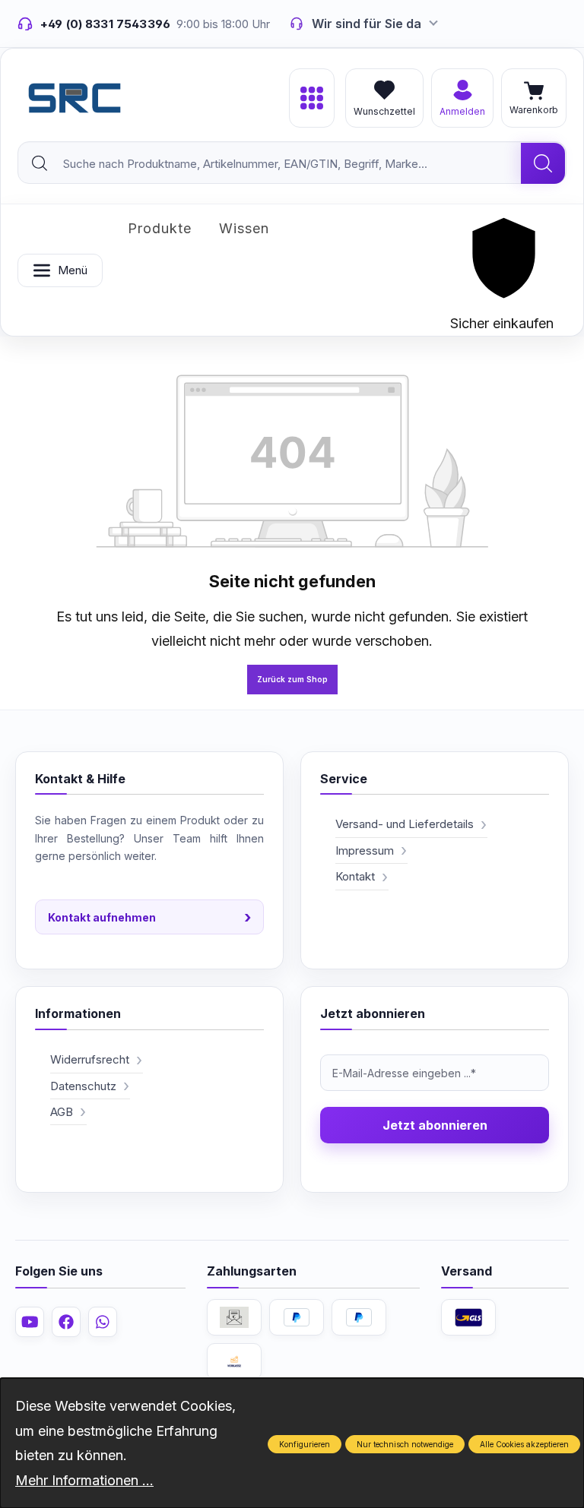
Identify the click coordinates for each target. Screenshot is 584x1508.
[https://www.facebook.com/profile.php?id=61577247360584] (66, 1322)
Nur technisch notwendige (405, 1444)
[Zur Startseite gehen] (74, 98)
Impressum (364, 850)
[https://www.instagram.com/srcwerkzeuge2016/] (102, 1322)
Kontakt (355, 876)
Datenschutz (83, 1086)
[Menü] (312, 98)
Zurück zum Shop (292, 679)
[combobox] (270, 163)
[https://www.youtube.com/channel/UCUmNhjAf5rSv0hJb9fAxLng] (29, 1322)
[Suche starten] (543, 163)
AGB (61, 1112)
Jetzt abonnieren (434, 1125)
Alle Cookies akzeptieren (524, 1444)
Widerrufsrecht (89, 1059)
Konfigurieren (304, 1444)
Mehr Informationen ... (84, 1480)
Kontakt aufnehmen (149, 917)
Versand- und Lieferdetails (404, 824)
